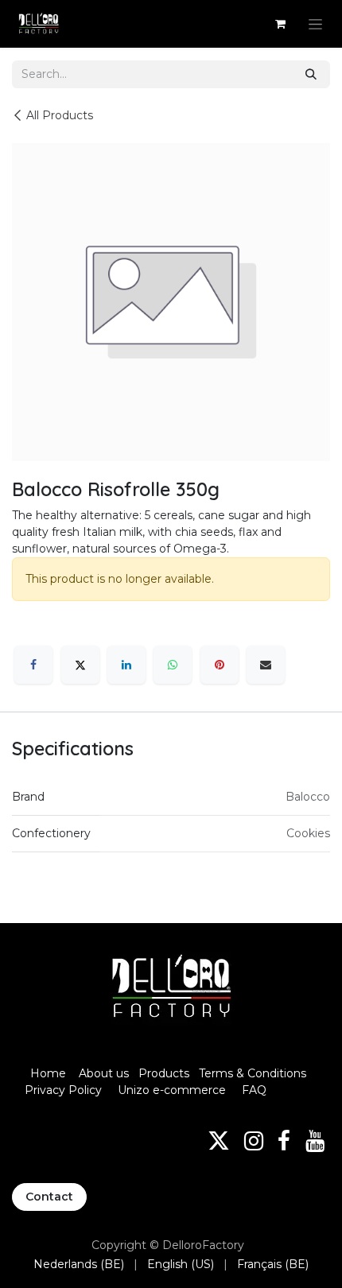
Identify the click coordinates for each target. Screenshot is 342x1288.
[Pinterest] (219, 665)
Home (48, 1073)
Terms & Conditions (254, 1073)
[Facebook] (33, 665)
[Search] (311, 74)
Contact (49, 1196)
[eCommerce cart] (280, 24)
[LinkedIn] (126, 665)
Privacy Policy (63, 1090)
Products (163, 1073)
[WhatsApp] (173, 665)
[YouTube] (315, 1141)
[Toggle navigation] (315, 24)
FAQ (254, 1090)
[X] (80, 665)
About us (104, 1073)
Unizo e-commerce (172, 1090)
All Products (59, 115)
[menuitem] (78, 1264)
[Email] (266, 665)
